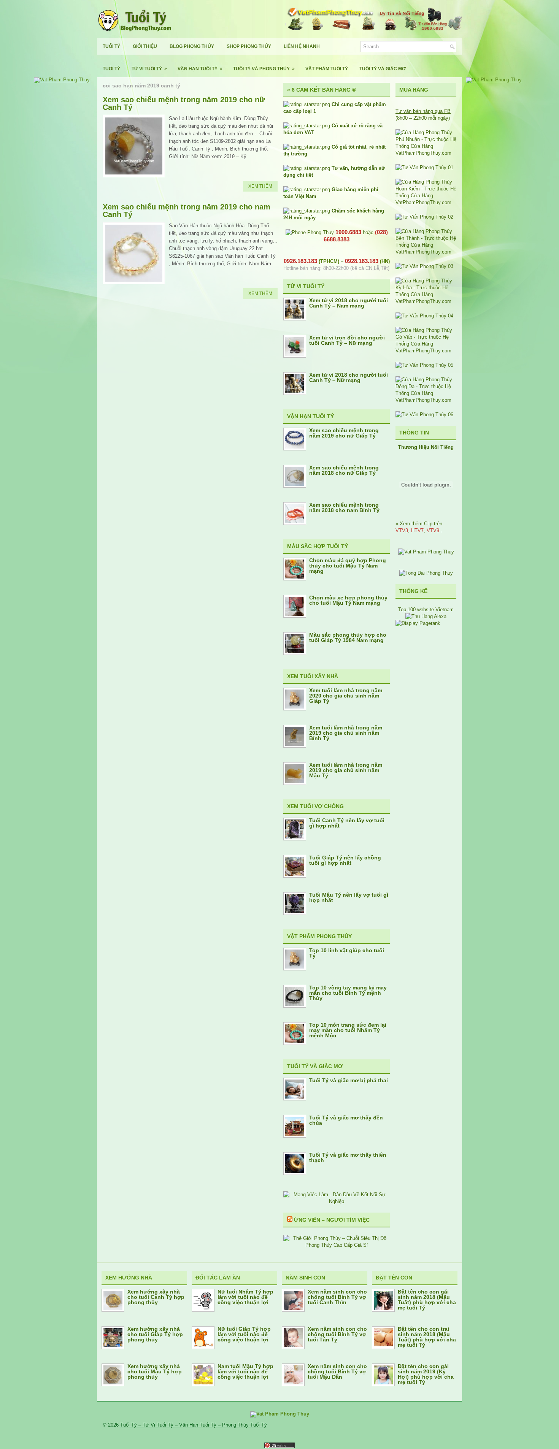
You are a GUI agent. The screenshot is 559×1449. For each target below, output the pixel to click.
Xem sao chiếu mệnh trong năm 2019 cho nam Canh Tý (186, 211)
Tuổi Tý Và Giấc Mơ (382, 68)
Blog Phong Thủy (192, 46)
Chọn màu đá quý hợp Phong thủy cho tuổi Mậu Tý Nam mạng (347, 565)
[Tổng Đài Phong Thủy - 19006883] (426, 573)
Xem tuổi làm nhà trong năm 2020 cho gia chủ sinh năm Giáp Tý (345, 695)
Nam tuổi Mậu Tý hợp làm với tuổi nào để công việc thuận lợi (245, 1371)
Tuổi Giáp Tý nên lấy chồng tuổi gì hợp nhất (345, 860)
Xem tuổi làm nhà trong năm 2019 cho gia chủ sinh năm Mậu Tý (345, 770)
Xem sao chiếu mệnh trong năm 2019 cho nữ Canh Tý (184, 103)
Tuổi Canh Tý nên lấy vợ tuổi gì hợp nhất (346, 823)
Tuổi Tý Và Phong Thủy (264, 68)
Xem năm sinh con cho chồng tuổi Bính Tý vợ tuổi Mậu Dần (337, 1371)
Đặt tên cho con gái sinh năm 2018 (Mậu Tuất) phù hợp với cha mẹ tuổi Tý (427, 1300)
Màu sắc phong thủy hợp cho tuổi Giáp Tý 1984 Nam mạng (347, 637)
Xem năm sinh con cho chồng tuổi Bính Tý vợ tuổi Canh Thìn (337, 1297)
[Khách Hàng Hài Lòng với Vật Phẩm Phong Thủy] (426, 552)
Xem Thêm (260, 186)
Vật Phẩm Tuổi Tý (326, 68)
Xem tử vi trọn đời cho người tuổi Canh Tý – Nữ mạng (347, 340)
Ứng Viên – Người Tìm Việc (332, 1220)
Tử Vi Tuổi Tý (149, 68)
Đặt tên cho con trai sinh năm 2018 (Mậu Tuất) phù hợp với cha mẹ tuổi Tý (427, 1337)
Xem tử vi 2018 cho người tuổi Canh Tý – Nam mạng (348, 303)
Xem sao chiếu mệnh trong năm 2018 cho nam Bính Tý (344, 507)
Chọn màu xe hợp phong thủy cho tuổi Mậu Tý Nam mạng (348, 600)
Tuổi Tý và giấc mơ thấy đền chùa (346, 1120)
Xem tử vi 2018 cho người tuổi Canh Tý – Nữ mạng (348, 377)
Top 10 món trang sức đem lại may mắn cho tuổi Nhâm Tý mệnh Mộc (347, 1030)
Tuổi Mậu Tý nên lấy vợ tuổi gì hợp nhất (348, 897)
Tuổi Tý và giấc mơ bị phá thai (348, 1080)
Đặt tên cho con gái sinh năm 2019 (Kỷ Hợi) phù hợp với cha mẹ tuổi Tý (426, 1374)
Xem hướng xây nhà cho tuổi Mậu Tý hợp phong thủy (154, 1371)
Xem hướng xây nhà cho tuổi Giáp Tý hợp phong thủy (155, 1334)
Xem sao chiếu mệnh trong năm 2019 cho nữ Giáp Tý (344, 433)
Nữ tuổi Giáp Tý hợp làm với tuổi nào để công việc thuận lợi (244, 1334)
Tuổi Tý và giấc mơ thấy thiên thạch (347, 1157)
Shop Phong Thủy (249, 46)
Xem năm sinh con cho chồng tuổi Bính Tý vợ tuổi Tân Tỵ (337, 1334)
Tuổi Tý (111, 46)
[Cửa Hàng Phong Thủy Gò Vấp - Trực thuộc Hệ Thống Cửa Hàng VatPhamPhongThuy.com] (425, 351)
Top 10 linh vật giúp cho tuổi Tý (346, 953)
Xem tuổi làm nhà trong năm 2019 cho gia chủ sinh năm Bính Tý (345, 732)
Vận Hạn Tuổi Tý (200, 68)
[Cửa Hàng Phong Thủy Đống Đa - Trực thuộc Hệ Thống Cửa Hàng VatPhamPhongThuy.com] (425, 400)
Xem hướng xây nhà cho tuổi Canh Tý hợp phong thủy (155, 1297)
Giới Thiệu (145, 46)
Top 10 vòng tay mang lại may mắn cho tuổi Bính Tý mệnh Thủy (348, 992)
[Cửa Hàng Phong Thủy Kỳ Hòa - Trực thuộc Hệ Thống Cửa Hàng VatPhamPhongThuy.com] (425, 301)
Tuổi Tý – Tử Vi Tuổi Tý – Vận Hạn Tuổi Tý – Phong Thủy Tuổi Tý (193, 1425)
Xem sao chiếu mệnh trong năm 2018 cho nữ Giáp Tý (344, 470)
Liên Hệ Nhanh (302, 46)
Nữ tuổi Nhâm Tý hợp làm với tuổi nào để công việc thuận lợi (245, 1297)
